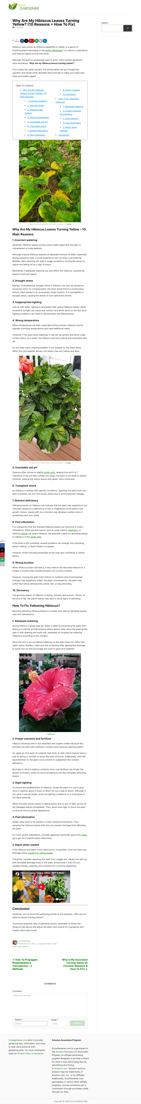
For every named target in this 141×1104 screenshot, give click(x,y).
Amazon (60, 1052)
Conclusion (64, 135)
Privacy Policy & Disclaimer (30, 1053)
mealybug (73, 530)
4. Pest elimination (72, 123)
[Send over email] (37, 41)
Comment (17, 991)
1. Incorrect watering (37, 101)
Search (104, 23)
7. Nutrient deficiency (37, 130)
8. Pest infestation (36, 135)
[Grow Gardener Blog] (46, 7)
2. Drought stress (35, 105)
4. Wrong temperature (38, 117)
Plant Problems (23, 946)
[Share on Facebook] (22, 41)
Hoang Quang (25, 941)
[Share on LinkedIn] (45, 41)
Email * (54, 1020)
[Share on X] (26, 41)
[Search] (127, 28)
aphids (24, 533)
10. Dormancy (69, 94)
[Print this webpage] (41, 41)
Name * (18, 1019)
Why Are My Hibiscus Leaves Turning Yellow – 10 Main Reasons (33, 93)
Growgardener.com (18, 1040)
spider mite (35, 537)
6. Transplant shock (36, 126)
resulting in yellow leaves (40, 853)
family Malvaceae (53, 50)
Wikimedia (51, 734)
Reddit (69, 224)
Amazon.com (61, 1068)
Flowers (15, 946)
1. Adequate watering (73, 106)
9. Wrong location (71, 90)
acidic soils (49, 472)
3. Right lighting (70, 118)
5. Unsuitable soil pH (37, 122)
